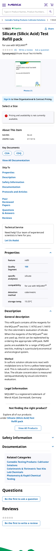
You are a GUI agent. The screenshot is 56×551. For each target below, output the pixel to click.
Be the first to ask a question (21, 499)
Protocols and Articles (14, 191)
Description (9, 177)
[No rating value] (8, 49)
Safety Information (13, 182)
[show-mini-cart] (52, 5)
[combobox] (28, 11)
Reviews (7, 217)
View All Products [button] (27, 428)
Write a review (26, 49)
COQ (19, 153)
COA (7, 153)
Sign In (7, 99)
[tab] (27, 20)
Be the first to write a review (22, 524)
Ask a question (42, 49)
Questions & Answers (8, 211)
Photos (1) (28, 90)
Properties (8, 172)
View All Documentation (15, 160)
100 (26, 266)
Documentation (11, 186)
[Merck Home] (14, 5)
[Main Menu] (4, 5)
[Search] (50, 11)
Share (51, 28)
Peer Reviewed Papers (8, 202)
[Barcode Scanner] (46, 5)
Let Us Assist (12, 240)
